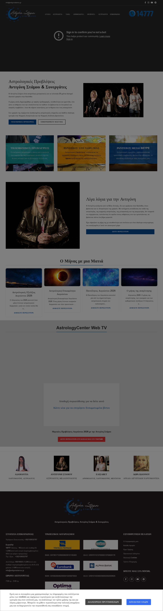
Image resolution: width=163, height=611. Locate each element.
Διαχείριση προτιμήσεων (103, 602)
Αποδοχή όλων (138, 602)
